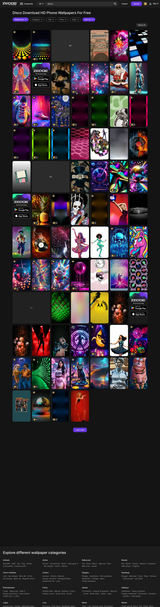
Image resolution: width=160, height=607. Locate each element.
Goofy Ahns (60, 593)
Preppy (85, 576)
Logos (5, 602)
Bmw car (17, 578)
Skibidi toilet (47, 591)
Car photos (7, 578)
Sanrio (57, 566)
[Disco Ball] (61, 242)
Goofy (69, 593)
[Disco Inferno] (139, 144)
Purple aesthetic (89, 581)
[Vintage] (99, 45)
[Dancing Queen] (41, 340)
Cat (18, 563)
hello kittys (126, 566)
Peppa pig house (10, 593)
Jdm (5, 576)
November (142, 593)
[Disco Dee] (119, 340)
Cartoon (45, 576)
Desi (108, 563)
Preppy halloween (129, 593)
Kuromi (45, 563)
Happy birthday (138, 591)
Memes (57, 591)
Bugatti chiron (29, 578)
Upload (137, 4)
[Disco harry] (119, 111)
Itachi (63, 563)
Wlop (146, 576)
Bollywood (86, 560)
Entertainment (8, 587)
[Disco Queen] (119, 45)
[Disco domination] (99, 144)
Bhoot (94, 563)
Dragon (125, 576)
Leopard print (20, 566)
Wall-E (22, 591)
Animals (6, 560)
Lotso (16, 596)
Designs (85, 572)
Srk (83, 563)
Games (85, 587)
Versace (143, 563)
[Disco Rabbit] (139, 78)
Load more (80, 430)
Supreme (151, 563)
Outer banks (24, 593)
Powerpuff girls (64, 578)
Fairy (140, 576)
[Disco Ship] (99, 373)
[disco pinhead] (80, 340)
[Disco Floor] (139, 45)
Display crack (48, 593)
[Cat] (139, 373)
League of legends (101, 591)
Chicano (153, 576)
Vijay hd (102, 563)
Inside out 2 (8, 596)
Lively (5, 591)
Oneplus (135, 566)
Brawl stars (94, 593)
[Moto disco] (99, 307)
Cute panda (8, 566)
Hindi (88, 563)
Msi (123, 563)
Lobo (58, 581)
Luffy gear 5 (73, 563)
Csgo (109, 593)
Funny (45, 587)
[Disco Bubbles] (119, 307)
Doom (86, 593)
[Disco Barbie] (80, 242)
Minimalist (86, 578)
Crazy (72, 591)
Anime (45, 560)
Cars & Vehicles (9, 572)
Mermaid (133, 576)
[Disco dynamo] (61, 307)
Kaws (102, 578)
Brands (125, 560)
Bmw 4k (22, 576)
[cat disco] (80, 373)
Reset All (141, 25)
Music (84, 602)
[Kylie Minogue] (119, 209)
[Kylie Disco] (119, 275)
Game (103, 593)
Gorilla (29, 563)
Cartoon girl (128, 578)
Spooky (126, 596)
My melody (48, 566)
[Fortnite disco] (21, 242)
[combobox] (51, 20)
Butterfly (6, 563)
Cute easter (136, 596)
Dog (23, 563)
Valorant (113, 591)
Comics (45, 572)
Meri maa (86, 566)
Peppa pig (14, 591)
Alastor (65, 566)
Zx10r (30, 576)
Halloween (126, 591)
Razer (128, 563)
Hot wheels (13, 576)
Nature (124, 602)
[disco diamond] (119, 373)
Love (44, 602)
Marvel (61, 576)
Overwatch (86, 591)
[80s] (139, 176)
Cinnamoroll (55, 563)
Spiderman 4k (48, 581)
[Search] (115, 4)
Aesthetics (94, 576)
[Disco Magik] (61, 340)
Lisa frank (138, 578)
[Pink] (80, 144)
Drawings (126, 572)
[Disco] (119, 144)
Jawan (94, 566)
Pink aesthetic (106, 576)
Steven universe (49, 578)
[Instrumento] (139, 209)
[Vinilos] (139, 275)
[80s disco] (80, 307)
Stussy (135, 563)
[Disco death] (99, 275)
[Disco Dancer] (61, 373)
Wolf (14, 563)
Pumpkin (152, 593)
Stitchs (54, 576)
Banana (65, 591)
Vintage (95, 578)
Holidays (125, 587)
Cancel (125, 4)
